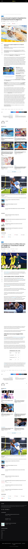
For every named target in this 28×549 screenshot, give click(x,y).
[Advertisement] (14, 8)
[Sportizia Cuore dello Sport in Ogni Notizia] (14, 1)
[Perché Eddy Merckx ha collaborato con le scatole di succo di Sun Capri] (3, 225)
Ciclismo (2, 533)
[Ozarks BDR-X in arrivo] (3, 520)
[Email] (2, 52)
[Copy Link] (2, 54)
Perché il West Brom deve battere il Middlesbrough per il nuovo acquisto (19, 429)
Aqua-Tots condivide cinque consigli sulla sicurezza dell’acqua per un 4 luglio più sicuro (20, 139)
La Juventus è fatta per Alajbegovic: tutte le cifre (7, 401)
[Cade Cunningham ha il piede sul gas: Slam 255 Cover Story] (3, 515)
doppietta (12, 109)
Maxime (22, 109)
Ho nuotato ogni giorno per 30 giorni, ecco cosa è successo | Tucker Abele (20, 152)
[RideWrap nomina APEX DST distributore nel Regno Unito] (3, 216)
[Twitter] (2, 47)
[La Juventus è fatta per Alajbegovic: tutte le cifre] (3, 205)
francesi (17, 109)
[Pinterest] (2, 50)
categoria (6, 109)
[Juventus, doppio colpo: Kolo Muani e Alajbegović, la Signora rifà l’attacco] (20, 394)
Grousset (19, 109)
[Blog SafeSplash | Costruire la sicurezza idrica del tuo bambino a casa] (7, 161)
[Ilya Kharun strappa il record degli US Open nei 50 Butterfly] (7, 132)
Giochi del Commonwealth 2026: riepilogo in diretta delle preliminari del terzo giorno (20, 167)
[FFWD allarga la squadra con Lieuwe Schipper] (3, 524)
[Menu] (2, 1)
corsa (4, 370)
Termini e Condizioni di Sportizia (6, 543)
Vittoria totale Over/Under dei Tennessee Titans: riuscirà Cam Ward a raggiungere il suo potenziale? (13, 195)
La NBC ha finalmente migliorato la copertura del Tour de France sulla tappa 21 (7, 414)
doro (14, 109)
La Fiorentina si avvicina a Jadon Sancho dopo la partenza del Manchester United (7, 429)
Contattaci (23, 543)
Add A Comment (14, 171)
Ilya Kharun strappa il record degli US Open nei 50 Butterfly (7, 139)
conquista (9, 109)
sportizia (4, 21)
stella (21, 370)
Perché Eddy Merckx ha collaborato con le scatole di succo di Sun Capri (13, 223)
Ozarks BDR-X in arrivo (8, 518)
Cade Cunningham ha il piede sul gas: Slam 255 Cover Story (12, 514)
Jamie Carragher (8, 285)
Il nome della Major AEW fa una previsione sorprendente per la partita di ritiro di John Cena (15, 219)
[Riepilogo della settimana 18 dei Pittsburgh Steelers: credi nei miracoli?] (3, 229)
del (5, 370)
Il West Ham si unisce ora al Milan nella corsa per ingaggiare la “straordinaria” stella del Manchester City (8, 117)
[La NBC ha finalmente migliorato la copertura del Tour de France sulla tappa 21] (7, 408)
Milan (15, 370)
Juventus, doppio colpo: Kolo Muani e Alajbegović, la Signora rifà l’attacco (19, 401)
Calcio (2, 399)
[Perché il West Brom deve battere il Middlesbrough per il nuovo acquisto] (20, 422)
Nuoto (2, 137)
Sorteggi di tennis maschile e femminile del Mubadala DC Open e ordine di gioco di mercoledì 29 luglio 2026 (20, 415)
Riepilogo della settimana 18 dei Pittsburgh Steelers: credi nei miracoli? (14, 489)
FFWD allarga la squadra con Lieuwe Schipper (10, 523)
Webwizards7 (17, 546)
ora (19, 370)
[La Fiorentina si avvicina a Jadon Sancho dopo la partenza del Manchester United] (7, 422)
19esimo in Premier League (20, 279)
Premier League (14, 297)
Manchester (13, 370)
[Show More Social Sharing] (17, 23)
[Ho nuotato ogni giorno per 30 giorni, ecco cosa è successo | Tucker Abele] (20, 146)
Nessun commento (12, 21)
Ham (7, 370)
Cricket (2, 532)
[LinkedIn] (2, 48)
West (4, 371)
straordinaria (24, 370)
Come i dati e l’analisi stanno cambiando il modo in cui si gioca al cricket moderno (15, 208)
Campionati (3, 109)
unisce (2, 371)
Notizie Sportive (3, 530)
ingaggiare (10, 370)
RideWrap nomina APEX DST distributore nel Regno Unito (12, 214)
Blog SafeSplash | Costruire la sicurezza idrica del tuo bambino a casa (7, 167)
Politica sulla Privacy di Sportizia (16, 543)
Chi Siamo (14, 544)
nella (17, 370)
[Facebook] (2, 45)
